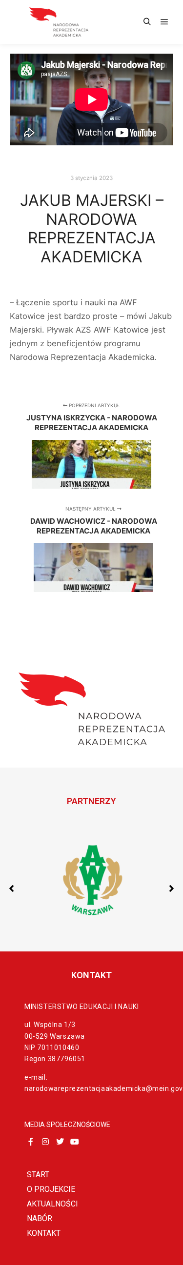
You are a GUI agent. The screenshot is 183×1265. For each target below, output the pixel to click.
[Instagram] (45, 1141)
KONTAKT (44, 1233)
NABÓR (39, 1218)
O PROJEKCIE (51, 1189)
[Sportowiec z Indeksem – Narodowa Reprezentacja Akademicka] (58, 22)
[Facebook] (30, 1141)
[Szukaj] (147, 22)
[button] (171, 888)
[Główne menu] (164, 22)
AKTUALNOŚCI (52, 1203)
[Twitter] (60, 1141)
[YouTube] (74, 1141)
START (38, 1174)
